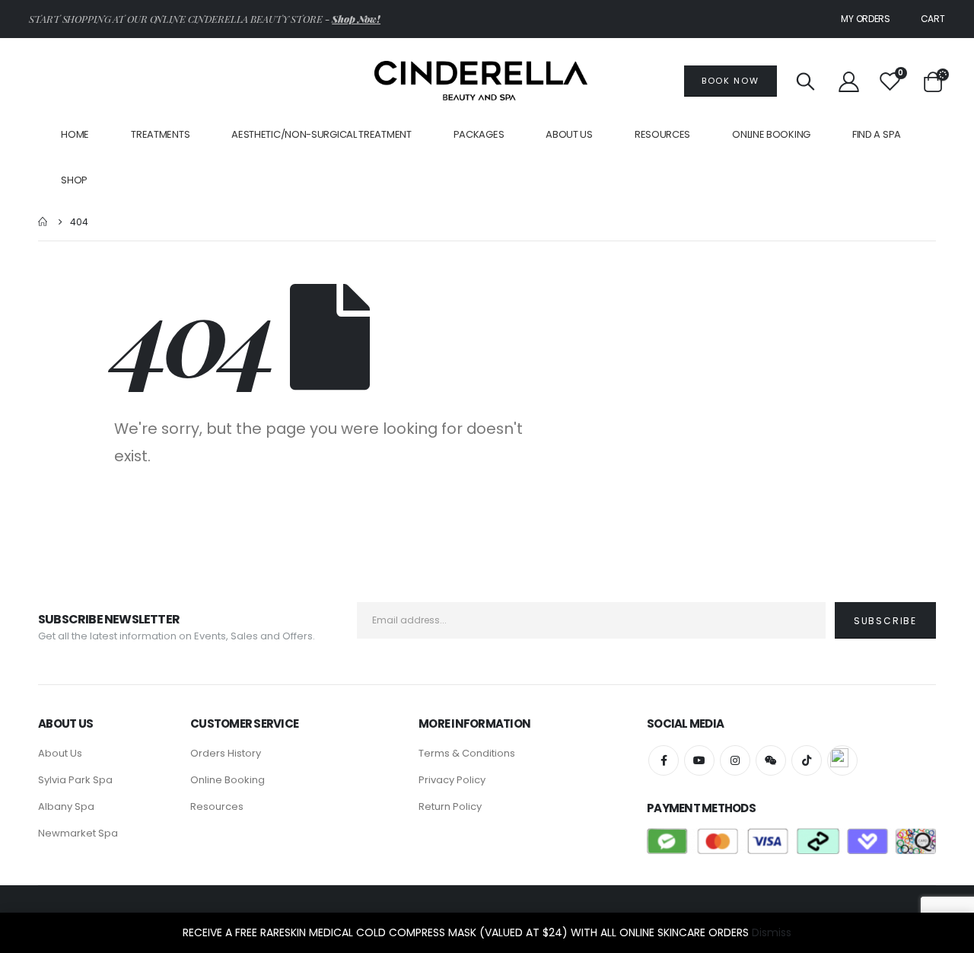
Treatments (160, 134)
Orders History (225, 753)
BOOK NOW (730, 81)
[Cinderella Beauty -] (480, 80)
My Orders (865, 18)
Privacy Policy (452, 780)
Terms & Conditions (467, 753)
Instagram (735, 760)
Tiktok (806, 760)
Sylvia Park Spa (75, 780)
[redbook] (842, 760)
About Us (569, 134)
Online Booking (771, 134)
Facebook (663, 760)
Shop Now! (356, 18)
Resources (217, 806)
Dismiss (771, 932)
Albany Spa (66, 806)
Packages (479, 134)
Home (75, 134)
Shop (74, 180)
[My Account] (848, 81)
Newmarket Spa (78, 833)
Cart (933, 18)
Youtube (699, 760)
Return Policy (450, 806)
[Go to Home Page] (43, 221)
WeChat (771, 760)
